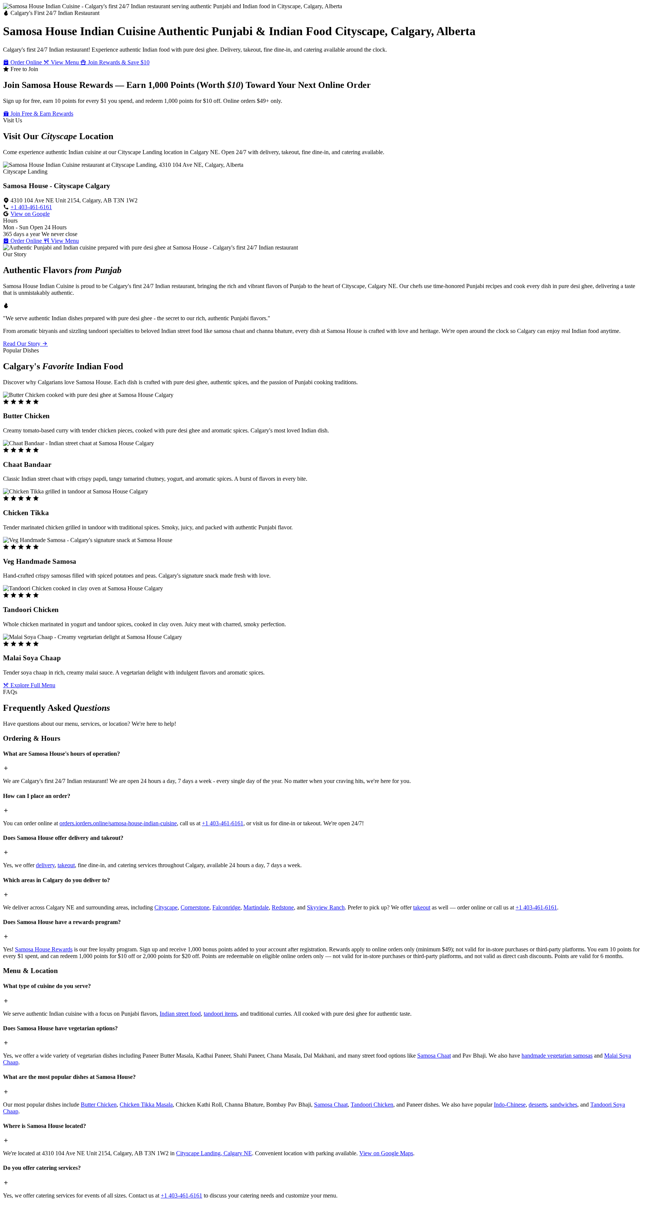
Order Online (26, 62)
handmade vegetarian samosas (557, 1055)
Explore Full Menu (32, 685)
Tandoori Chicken (372, 1104)
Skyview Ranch (326, 907)
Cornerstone (195, 907)
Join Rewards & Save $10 (118, 62)
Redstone (283, 907)
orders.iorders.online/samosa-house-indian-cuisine (118, 823)
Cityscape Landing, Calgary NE (214, 1153)
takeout (66, 865)
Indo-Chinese (510, 1104)
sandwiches (563, 1104)
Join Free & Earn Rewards (41, 113)
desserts (538, 1104)
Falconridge (226, 907)
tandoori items (220, 1013)
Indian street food (180, 1013)
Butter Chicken (99, 1104)
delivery (45, 865)
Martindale (256, 907)
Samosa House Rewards (44, 949)
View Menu (64, 62)
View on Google (30, 214)
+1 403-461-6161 (31, 207)
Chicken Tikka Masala (146, 1104)
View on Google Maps (386, 1153)
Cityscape (166, 907)
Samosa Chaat (434, 1055)
